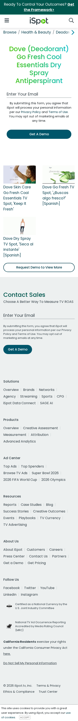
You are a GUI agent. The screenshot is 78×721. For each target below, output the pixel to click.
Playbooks (27, 518)
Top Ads (10, 466)
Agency (9, 396)
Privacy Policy (31, 112)
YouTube (47, 588)
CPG (60, 396)
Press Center (14, 556)
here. (7, 654)
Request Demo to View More (39, 267)
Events (8, 518)
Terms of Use (58, 112)
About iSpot (12, 549)
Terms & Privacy (48, 686)
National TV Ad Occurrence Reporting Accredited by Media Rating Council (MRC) (40, 626)
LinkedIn (9, 594)
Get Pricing (37, 563)
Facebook (11, 588)
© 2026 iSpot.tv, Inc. (17, 686)
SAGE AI (46, 403)
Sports (47, 396)
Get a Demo (13, 563)
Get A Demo (39, 134)
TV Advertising (15, 524)
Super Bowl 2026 (45, 473)
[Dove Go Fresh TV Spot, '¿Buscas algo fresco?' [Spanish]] (58, 174)
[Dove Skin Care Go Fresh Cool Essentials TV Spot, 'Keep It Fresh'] (19, 174)
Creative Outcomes (49, 511)
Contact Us (38, 556)
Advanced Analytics (19, 441)
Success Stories (16, 511)
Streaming (28, 396)
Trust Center (48, 692)
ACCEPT (24, 717)
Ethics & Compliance (19, 692)
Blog (49, 504)
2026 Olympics (53, 479)
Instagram (29, 594)
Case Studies (31, 504)
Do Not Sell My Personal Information (30, 663)
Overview (11, 389)
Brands (29, 389)
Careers (56, 549)
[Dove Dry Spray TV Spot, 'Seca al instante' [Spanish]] (19, 225)
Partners (59, 556)
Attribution (39, 434)
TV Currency (50, 518)
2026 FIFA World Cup (20, 479)
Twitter (30, 588)
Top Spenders (32, 466)
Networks (46, 389)
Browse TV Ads (15, 473)
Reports (9, 504)
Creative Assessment (40, 428)
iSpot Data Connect (19, 403)
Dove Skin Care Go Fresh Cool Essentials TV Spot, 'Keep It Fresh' (17, 198)
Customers (36, 549)
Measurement (14, 434)
